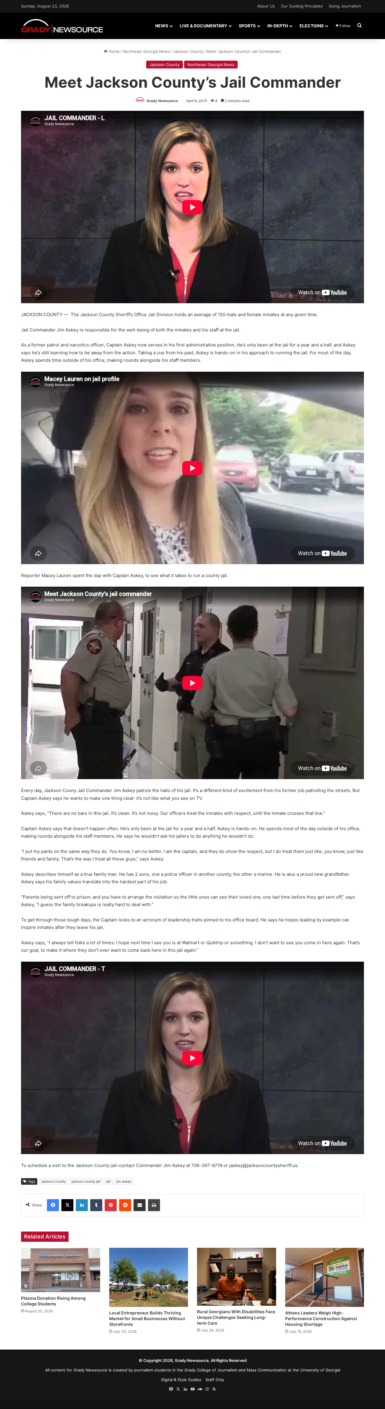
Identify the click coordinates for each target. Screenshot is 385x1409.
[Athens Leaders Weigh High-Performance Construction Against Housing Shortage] (324, 1277)
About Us (266, 6)
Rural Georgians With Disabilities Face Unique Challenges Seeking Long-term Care (236, 1317)
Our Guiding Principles (302, 6)
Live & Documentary (203, 25)
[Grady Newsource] (62, 25)
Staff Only (214, 1379)
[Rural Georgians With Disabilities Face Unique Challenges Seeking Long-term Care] (236, 1277)
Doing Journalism (345, 6)
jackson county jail (86, 1181)
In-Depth (277, 25)
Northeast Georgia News (146, 51)
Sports (247, 25)
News (161, 25)
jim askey (123, 1181)
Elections (312, 25)
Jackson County (188, 51)
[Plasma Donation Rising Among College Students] (60, 1270)
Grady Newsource (162, 100)
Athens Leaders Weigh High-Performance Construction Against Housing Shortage (321, 1318)
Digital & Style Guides (181, 1379)
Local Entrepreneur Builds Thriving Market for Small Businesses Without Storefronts (147, 1318)
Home (113, 51)
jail (108, 1181)
